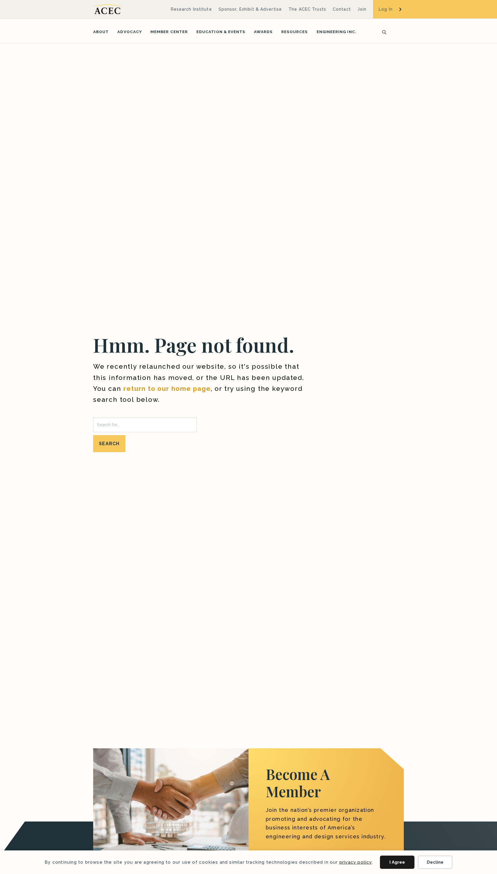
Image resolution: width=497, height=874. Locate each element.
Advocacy (129, 31)
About (101, 31)
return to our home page (167, 388)
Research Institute (191, 9)
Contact (342, 9)
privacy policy (355, 862)
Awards (263, 31)
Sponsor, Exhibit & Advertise (250, 9)
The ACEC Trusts (307, 9)
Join (362, 9)
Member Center (169, 31)
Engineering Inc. (337, 31)
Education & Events (220, 31)
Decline (435, 862)
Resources (294, 31)
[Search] (382, 31)
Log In (386, 9)
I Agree (397, 862)
